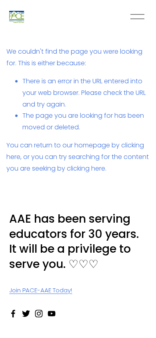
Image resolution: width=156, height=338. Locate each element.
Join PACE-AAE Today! (40, 290)
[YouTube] (52, 314)
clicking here (86, 168)
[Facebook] (13, 314)
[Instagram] (39, 314)
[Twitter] (26, 314)
